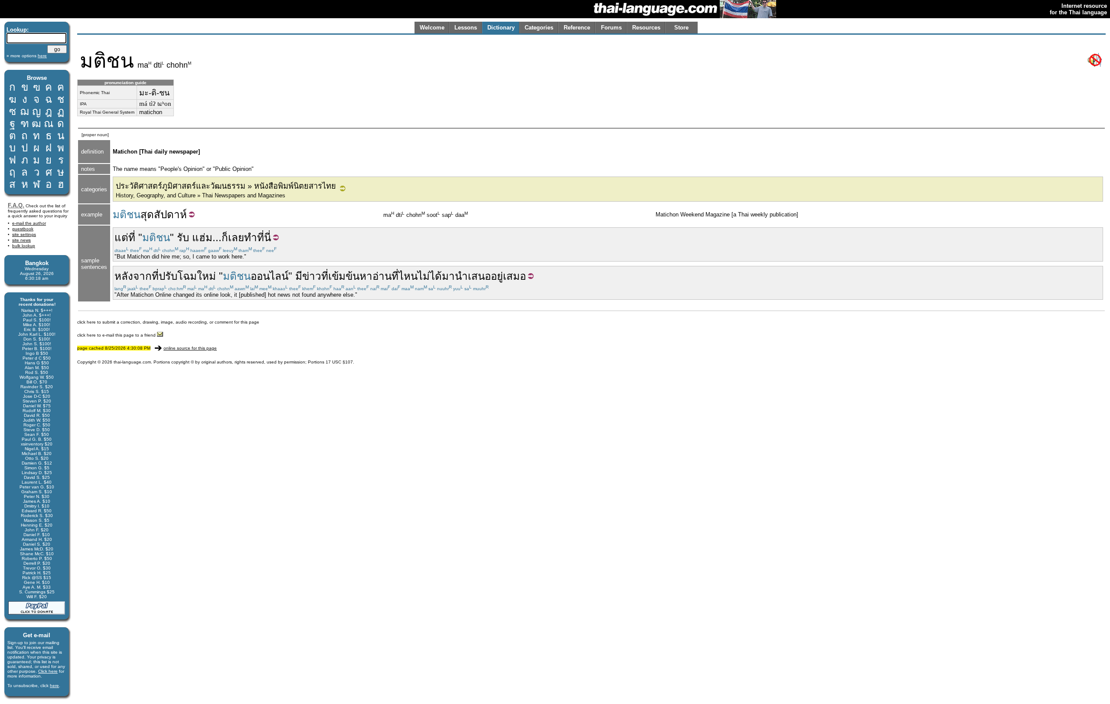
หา (365, 276)
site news (21, 240)
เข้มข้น (343, 276)
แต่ (121, 237)
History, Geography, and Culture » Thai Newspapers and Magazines (200, 195)
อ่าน (382, 276)
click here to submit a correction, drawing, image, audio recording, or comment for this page (168, 322)
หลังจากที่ (136, 276)
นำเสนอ (473, 276)
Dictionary (501, 27)
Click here (48, 671)
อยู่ (497, 276)
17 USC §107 (339, 362)
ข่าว (311, 276)
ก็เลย (233, 237)
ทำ (250, 237)
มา (448, 276)
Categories (539, 27)
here (54, 685)
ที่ (131, 237)
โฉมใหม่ (196, 276)
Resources (646, 27)
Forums (611, 27)
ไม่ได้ (430, 276)
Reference (577, 27)
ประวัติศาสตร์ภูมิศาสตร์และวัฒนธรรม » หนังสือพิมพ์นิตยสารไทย (226, 186)
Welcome (432, 27)
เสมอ (514, 276)
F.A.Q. (16, 205)
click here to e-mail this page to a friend (117, 335)
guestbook (22, 228)
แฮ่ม (202, 237)
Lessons (465, 27)
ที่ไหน (405, 276)
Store (681, 27)
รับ (183, 237)
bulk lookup (23, 245)
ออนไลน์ (269, 276)
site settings (24, 234)
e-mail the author (29, 223)
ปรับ (168, 276)
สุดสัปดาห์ (163, 214)
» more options (27, 55)
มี (298, 276)
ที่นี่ (264, 237)
